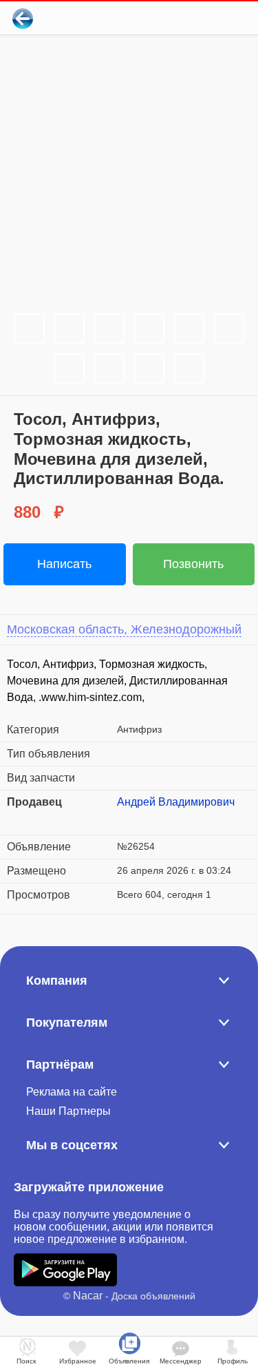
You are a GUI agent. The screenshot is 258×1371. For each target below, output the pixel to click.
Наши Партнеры (68, 1111)
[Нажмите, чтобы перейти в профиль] (127, 818)
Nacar (88, 1295)
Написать (64, 564)
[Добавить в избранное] (191, 18)
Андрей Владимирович (176, 802)
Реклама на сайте (71, 1092)
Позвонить (193, 564)
